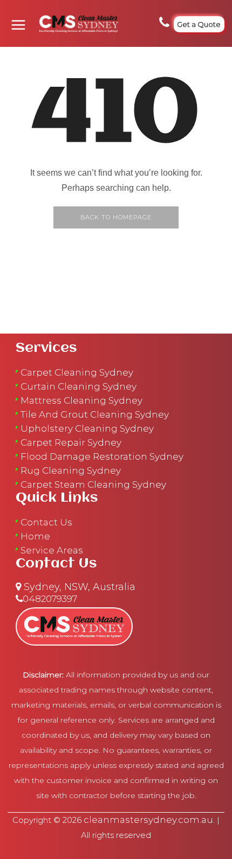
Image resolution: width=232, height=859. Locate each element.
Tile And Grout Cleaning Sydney (95, 414)
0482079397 (50, 598)
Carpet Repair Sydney (71, 442)
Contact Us (46, 522)
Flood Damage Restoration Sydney (102, 456)
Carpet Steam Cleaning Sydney (93, 484)
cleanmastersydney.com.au (148, 819)
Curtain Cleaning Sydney (79, 386)
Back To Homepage (116, 217)
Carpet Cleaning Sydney (77, 372)
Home (35, 536)
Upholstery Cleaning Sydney (87, 428)
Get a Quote (199, 24)
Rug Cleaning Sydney (71, 470)
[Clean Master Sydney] (75, 23)
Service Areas (52, 550)
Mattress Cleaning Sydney (81, 400)
